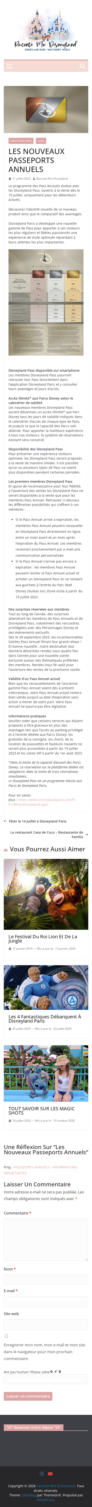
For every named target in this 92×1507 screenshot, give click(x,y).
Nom (10, 1269)
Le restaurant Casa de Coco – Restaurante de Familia (46, 834)
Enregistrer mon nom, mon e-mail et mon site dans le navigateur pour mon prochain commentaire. (44, 1351)
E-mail (11, 1290)
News (41, 140)
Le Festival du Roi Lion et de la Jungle (42, 938)
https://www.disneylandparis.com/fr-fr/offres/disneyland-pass (42, 802)
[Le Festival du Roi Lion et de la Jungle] (46, 861)
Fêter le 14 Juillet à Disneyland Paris (38, 821)
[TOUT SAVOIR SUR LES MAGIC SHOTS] (46, 1047)
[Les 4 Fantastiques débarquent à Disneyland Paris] (46, 967)
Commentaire (17, 1213)
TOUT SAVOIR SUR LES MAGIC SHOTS (41, 1110)
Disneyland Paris (21, 140)
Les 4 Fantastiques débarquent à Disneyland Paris (44, 1018)
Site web (11, 1313)
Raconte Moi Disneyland (52, 179)
